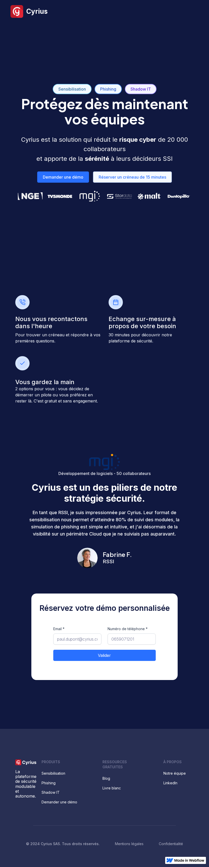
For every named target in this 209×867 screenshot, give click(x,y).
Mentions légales (129, 844)
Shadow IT (140, 89)
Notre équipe (174, 773)
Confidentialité (171, 844)
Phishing (108, 89)
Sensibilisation (72, 89)
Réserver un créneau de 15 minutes (132, 177)
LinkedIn (170, 783)
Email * (58, 629)
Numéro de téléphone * (128, 629)
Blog (106, 778)
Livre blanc (111, 788)
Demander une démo (63, 177)
